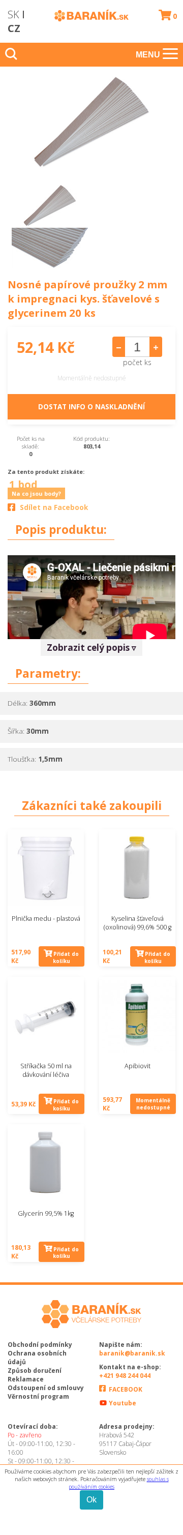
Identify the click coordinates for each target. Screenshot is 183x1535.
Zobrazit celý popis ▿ (91, 647)
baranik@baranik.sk (132, 1353)
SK (13, 14)
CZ (14, 28)
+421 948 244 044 (124, 1375)
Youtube (121, 1403)
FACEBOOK (124, 1389)
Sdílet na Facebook (54, 507)
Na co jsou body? (36, 493)
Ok (91, 1499)
